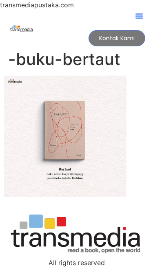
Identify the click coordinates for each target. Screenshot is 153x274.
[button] (139, 16)
